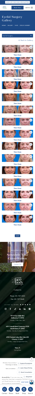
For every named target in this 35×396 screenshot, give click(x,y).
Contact (4, 393)
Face (16, 25)
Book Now (17, 8)
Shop (24, 393)
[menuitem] (5, 309)
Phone (11, 393)
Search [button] (30, 393)
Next (17, 236)
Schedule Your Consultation (17, 255)
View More (17, 55)
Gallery (10, 25)
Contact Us (17, 264)
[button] (32, 7)
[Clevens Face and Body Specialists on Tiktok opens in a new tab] (15, 309)
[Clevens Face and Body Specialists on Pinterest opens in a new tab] (29, 309)
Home (4, 25)
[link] (17, 295)
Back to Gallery (26, 40)
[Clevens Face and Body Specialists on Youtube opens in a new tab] (20, 309)
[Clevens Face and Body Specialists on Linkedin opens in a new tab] (25, 309)
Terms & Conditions (10, 368)
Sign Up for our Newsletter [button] (17, 2)
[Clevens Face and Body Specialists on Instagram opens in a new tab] (5, 309)
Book (17, 393)
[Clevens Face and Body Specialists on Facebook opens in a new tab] (10, 309)
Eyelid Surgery (25, 25)
